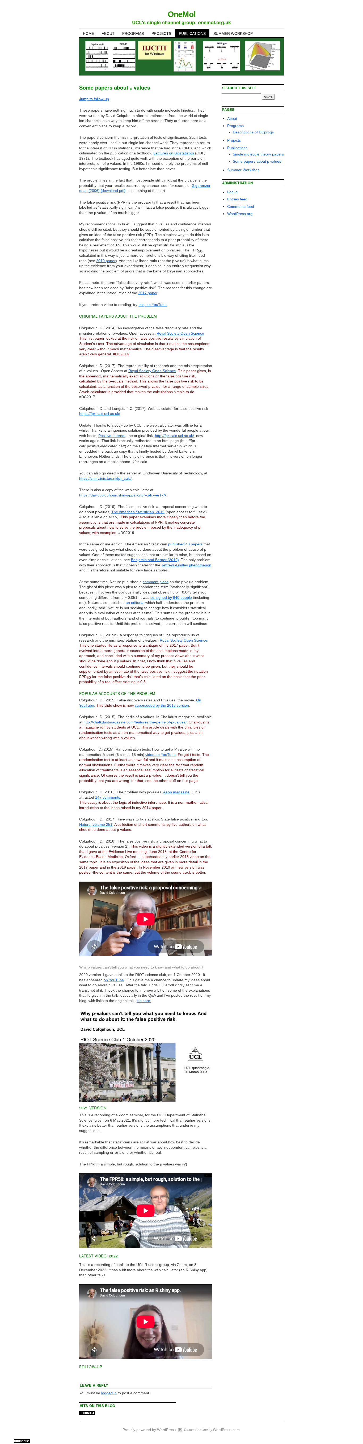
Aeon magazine (176, 792)
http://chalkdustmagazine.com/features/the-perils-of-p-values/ (135, 722)
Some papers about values (257, 161)
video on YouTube (160, 754)
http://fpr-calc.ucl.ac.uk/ (174, 435)
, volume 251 (95, 824)
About (108, 33)
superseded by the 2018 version (162, 705)
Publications (192, 33)
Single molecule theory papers (258, 154)
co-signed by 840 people (171, 597)
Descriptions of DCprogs (253, 132)
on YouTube (114, 980)
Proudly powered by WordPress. (150, 1430)
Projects (161, 33)
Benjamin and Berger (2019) (155, 560)
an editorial (135, 602)
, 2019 (137, 512)
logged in (109, 1393)
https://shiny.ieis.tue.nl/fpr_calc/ (105, 478)
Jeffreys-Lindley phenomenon (186, 565)
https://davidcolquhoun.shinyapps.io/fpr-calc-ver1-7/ (122, 495)
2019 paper (106, 261)
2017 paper (147, 293)
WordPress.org (239, 214)
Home (88, 33)
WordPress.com (226, 1430)
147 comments (107, 797)
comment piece (155, 582)
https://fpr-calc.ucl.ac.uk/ (99, 413)
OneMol (181, 14)
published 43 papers (185, 544)
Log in (232, 192)
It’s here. (144, 1001)
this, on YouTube (152, 304)
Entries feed (237, 199)
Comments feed (240, 206)
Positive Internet (111, 435)
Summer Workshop (233, 33)
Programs (133, 33)
